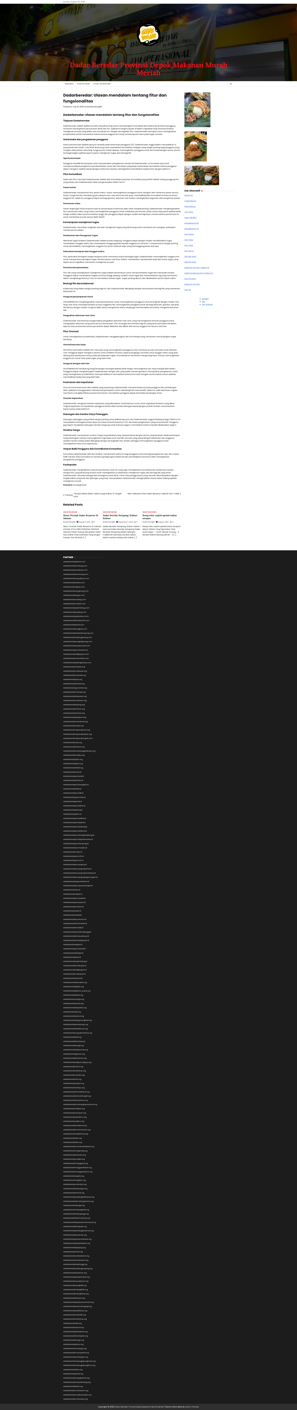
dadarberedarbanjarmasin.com (76, 646)
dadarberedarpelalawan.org (75, 1311)
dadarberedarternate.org (74, 713)
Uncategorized (79, 485)
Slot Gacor (189, 234)
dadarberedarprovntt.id (73, 860)
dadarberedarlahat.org (73, 1386)
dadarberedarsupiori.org (73, 1083)
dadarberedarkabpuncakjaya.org (77, 1062)
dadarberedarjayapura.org (74, 717)
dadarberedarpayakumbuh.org (76, 1277)
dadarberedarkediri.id (72, 789)
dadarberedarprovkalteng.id (75, 827)
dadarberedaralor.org (72, 1138)
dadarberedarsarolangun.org (75, 1357)
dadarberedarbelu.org (72, 1142)
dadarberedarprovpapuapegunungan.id (80, 877)
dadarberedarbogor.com (74, 595)
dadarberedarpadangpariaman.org (78, 1230)
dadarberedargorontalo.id (74, 797)
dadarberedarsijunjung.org (74, 1247)
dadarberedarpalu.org (72, 679)
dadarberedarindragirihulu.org (76, 1294)
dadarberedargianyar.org (74, 1054)
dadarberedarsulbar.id (72, 894)
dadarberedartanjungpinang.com (77, 637)
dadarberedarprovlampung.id (76, 843)
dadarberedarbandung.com (75, 566)
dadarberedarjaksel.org (73, 995)
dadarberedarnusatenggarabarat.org (79, 751)
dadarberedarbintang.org (74, 1041)
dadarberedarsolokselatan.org (76, 1256)
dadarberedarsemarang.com (75, 574)
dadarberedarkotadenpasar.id (76, 940)
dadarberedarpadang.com (74, 612)
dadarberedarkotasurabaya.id (76, 936)
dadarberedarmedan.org (74, 1075)
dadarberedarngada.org (73, 1176)
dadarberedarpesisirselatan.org (76, 1243)
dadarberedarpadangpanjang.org (77, 1268)
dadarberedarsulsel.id (72, 915)
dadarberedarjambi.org (73, 1374)
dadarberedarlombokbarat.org (76, 1092)
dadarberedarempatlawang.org (76, 1382)
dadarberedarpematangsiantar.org (78, 1201)
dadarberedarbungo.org (73, 1340)
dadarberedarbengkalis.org (74, 1285)
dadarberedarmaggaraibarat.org (77, 1167)
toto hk (187, 290)
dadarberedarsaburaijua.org (75, 1188)
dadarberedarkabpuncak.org (75, 1050)
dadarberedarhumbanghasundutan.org (80, 1104)
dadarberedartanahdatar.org (75, 1260)
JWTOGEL (188, 212)
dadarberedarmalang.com (74, 599)
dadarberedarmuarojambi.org (76, 1353)
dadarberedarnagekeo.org (74, 1180)
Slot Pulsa (188, 240)
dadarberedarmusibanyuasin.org (77, 1395)
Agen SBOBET (190, 217)
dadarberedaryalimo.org (73, 1121)
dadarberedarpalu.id (72, 957)
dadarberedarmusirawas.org (75, 1399)
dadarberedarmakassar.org (75, 671)
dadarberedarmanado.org (74, 675)
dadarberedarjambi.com (73, 625)
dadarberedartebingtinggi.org (76, 1214)
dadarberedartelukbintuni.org (75, 1134)
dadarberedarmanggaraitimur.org (77, 1172)
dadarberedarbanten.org (74, 747)
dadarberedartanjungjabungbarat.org (79, 1361)
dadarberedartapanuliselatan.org (77, 734)
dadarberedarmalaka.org (74, 1159)
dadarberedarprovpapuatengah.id (78, 885)
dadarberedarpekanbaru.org (75, 1331)
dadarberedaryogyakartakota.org (77, 1033)
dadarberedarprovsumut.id (74, 919)
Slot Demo (189, 251)
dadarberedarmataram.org (75, 700)
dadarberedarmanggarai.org (75, 1163)
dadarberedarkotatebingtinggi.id (77, 932)
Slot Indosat (207, 304)
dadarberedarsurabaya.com (75, 570)
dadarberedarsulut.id (72, 911)
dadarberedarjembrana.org (75, 1058)
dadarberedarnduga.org (73, 999)
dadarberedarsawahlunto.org (75, 1281)
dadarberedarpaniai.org (73, 1003)
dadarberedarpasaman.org (75, 1235)
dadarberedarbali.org (72, 1037)
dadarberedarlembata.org (74, 1155)
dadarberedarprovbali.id (73, 776)
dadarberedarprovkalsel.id (74, 822)
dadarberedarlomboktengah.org (77, 1096)
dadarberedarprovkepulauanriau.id (78, 839)
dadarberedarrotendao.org (74, 1184)
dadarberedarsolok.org (73, 1252)
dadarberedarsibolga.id (73, 953)
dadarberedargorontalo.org (75, 688)
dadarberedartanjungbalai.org (76, 1210)
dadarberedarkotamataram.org (76, 1130)
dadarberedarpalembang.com (76, 608)
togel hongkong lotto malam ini (198, 273)
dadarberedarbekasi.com (74, 582)
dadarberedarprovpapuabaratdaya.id (79, 873)
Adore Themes (192, 1406)
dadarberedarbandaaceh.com (76, 620)
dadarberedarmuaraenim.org (75, 1390)
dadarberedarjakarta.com (74, 562)
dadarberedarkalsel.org (73, 768)
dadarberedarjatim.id (72, 814)
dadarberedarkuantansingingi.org (77, 1306)
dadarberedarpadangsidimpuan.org (78, 1197)
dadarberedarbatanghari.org (75, 1336)
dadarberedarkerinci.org (73, 1344)
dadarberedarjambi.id (72, 801)
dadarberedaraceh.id (72, 772)
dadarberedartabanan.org (74, 1071)
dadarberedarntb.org (72, 1079)
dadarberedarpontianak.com (75, 650)
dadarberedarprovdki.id (73, 793)
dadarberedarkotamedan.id (75, 923)
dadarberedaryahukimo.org (75, 1117)
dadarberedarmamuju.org (74, 692)
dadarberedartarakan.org (74, 667)
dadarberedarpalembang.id (75, 961)
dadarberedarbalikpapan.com (76, 654)
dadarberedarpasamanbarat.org (77, 1239)
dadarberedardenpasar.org (75, 696)
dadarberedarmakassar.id (74, 974)
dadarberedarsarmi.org (73, 1066)
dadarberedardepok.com (74, 587)
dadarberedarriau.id (71, 890)
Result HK (188, 195)
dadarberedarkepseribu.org (75, 1007)
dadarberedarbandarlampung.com (78, 633)
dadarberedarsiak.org (72, 1323)
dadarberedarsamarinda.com (76, 658)
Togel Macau (190, 201)
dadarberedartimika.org (73, 726)
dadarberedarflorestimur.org (75, 1100)
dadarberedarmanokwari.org (75, 721)
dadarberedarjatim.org (73, 759)
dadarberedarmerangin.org (75, 1348)
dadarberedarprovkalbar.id (74, 818)
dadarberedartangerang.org (75, 1151)
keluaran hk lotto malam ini (196, 267)
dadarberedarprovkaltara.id (75, 831)
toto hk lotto (190, 278)
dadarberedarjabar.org (73, 763)
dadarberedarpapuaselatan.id (76, 881)
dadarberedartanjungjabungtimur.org (79, 1365)
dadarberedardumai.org (73, 1327)
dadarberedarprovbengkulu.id (76, 785)
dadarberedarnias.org (72, 742)
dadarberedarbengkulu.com (75, 629)
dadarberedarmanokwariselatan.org (78, 1146)
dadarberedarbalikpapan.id (75, 970)
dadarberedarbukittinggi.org (75, 1264)
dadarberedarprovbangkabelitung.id (78, 835)
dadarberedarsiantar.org (73, 1193)
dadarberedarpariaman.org (75, 1273)
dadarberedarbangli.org (73, 1045)
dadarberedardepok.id (72, 944)
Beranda (69, 83)
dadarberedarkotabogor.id (74, 965)
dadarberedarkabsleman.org (75, 1029)
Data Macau (189, 206)
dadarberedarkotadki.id (73, 927)
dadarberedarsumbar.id (73, 907)
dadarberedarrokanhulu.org (75, 1319)
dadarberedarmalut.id (72, 852)
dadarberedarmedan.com (74, 604)
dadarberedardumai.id (72, 978)
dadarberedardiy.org (72, 1012)
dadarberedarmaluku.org (74, 755)
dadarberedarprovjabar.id (74, 806)
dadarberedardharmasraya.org (76, 1218)
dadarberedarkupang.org (74, 704)
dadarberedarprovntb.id (73, 856)
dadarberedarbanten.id (73, 780)
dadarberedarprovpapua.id (75, 864)
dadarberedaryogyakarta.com (76, 578)
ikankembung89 (94, 106)
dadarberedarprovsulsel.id (74, 898)
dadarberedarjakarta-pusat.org (76, 991)
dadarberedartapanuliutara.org (76, 730)
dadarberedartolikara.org (74, 1108)
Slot (203, 301)
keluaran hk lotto (192, 284)
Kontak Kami (83, 83)
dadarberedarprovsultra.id (74, 902)
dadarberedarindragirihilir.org (75, 1289)
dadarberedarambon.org (74, 709)
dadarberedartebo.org (72, 1369)
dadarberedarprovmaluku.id (75, 848)
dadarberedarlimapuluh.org (75, 1226)
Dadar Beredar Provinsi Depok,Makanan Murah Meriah (148, 68)
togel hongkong (102, 83)
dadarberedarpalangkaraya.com (77, 662)
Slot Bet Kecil (190, 256)
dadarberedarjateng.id (72, 810)
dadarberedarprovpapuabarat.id (77, 869)
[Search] (231, 84)
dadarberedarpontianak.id (74, 949)
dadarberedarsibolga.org (74, 1205)
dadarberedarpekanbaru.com (76, 616)
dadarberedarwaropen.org (74, 1113)
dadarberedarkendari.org (74, 684)
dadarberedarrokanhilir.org (74, 1315)
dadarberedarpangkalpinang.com (77, 641)
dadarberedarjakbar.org (73, 986)
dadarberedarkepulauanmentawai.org (79, 1222)
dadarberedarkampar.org (74, 1298)
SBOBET (205, 299)
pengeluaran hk (191, 223)
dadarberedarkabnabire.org (75, 982)
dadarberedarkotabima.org (75, 1125)
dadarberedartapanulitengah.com (78, 738)
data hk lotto (190, 262)
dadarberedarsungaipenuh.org (76, 1378)
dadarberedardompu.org (74, 1088)
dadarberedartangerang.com (76, 591)
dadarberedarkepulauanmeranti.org (78, 1302)
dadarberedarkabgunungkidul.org (77, 1020)
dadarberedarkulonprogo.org (75, 1024)
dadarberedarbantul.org (73, 1016)
